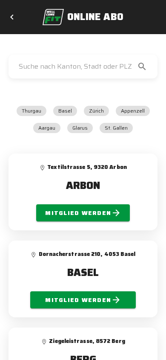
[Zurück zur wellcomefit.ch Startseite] (12, 17)
